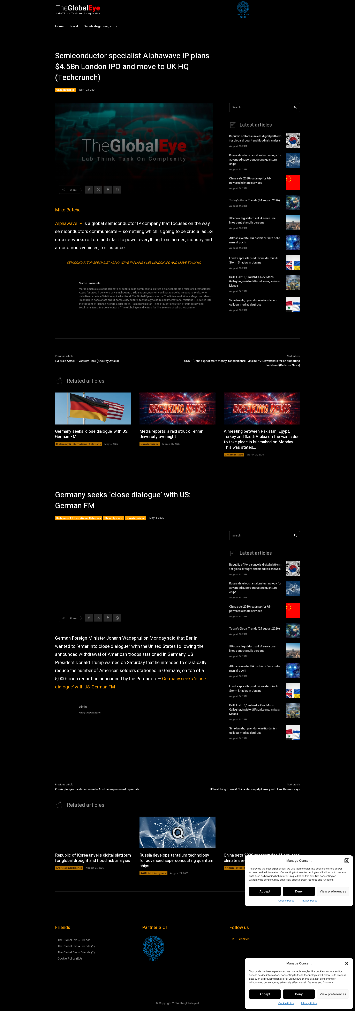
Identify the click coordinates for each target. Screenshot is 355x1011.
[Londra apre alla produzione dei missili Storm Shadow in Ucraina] (293, 262)
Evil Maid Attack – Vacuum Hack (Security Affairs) (87, 361)
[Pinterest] (108, 190)
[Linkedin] (232, 938)
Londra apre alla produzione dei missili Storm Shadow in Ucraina (253, 260)
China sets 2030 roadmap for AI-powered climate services (250, 180)
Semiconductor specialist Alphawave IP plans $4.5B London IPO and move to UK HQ (134, 262)
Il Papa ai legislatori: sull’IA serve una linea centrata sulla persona (252, 220)
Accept (264, 994)
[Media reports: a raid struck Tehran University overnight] (177, 408)
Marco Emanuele (89, 283)
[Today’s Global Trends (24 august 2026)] (293, 202)
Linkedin (244, 938)
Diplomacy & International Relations (78, 443)
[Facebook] (89, 190)
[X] (98, 190)
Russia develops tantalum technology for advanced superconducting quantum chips (255, 159)
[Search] (295, 107)
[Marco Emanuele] (65, 295)
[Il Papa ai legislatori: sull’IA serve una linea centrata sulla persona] (293, 222)
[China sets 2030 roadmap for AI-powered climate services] (293, 182)
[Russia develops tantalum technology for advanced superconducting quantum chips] (293, 160)
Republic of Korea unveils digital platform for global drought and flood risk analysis (255, 138)
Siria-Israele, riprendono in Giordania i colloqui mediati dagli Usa (253, 302)
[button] (347, 963)
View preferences (333, 994)
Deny (299, 994)
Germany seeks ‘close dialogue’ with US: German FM (91, 434)
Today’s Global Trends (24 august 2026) (254, 200)
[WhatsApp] (117, 190)
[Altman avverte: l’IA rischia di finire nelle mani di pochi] (293, 242)
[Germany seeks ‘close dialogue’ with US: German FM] (93, 408)
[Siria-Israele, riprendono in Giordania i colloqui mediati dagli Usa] (293, 304)
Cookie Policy (286, 1003)
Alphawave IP (68, 223)
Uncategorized (65, 89)
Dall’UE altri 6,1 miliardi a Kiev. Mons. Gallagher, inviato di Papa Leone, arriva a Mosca (254, 281)
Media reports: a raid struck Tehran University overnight (171, 434)
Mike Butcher (68, 210)
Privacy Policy (309, 1003)
